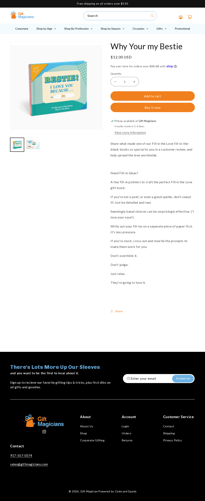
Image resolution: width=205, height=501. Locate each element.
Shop (83, 433)
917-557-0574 (21, 455)
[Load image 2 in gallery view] (33, 144)
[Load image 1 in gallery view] (17, 144)
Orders (127, 433)
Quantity (116, 73)
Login (125, 426)
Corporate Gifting (92, 440)
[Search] (152, 15)
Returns (127, 440)
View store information (130, 132)
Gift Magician (89, 491)
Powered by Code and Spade (117, 491)
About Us (86, 426)
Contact (168, 426)
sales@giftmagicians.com (29, 464)
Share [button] (119, 311)
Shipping (169, 433)
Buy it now (153, 107)
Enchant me (183, 378)
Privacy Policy (172, 440)
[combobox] (120, 15)
